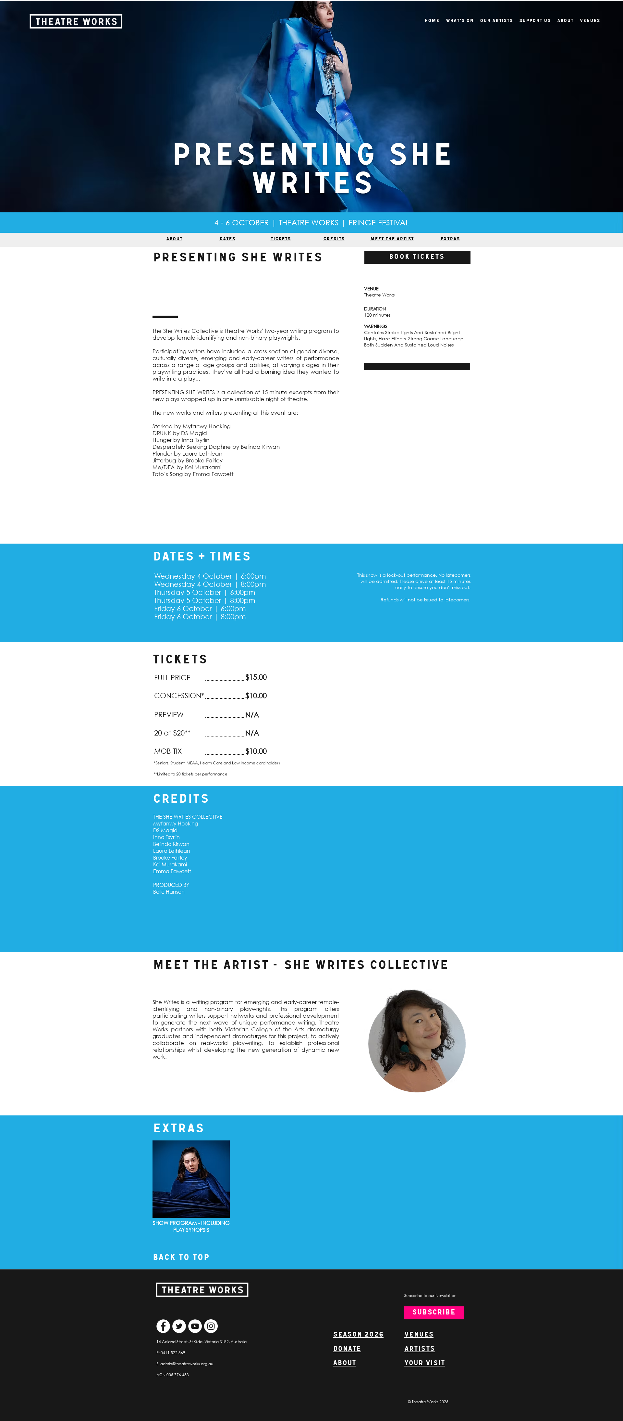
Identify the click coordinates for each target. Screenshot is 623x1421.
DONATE (347, 1349)
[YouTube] (195, 1326)
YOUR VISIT (424, 1363)
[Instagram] (211, 1326)
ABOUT (344, 1363)
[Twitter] (179, 1326)
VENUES (419, 1335)
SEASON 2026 (358, 1335)
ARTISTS (419, 1349)
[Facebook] (163, 1326)
